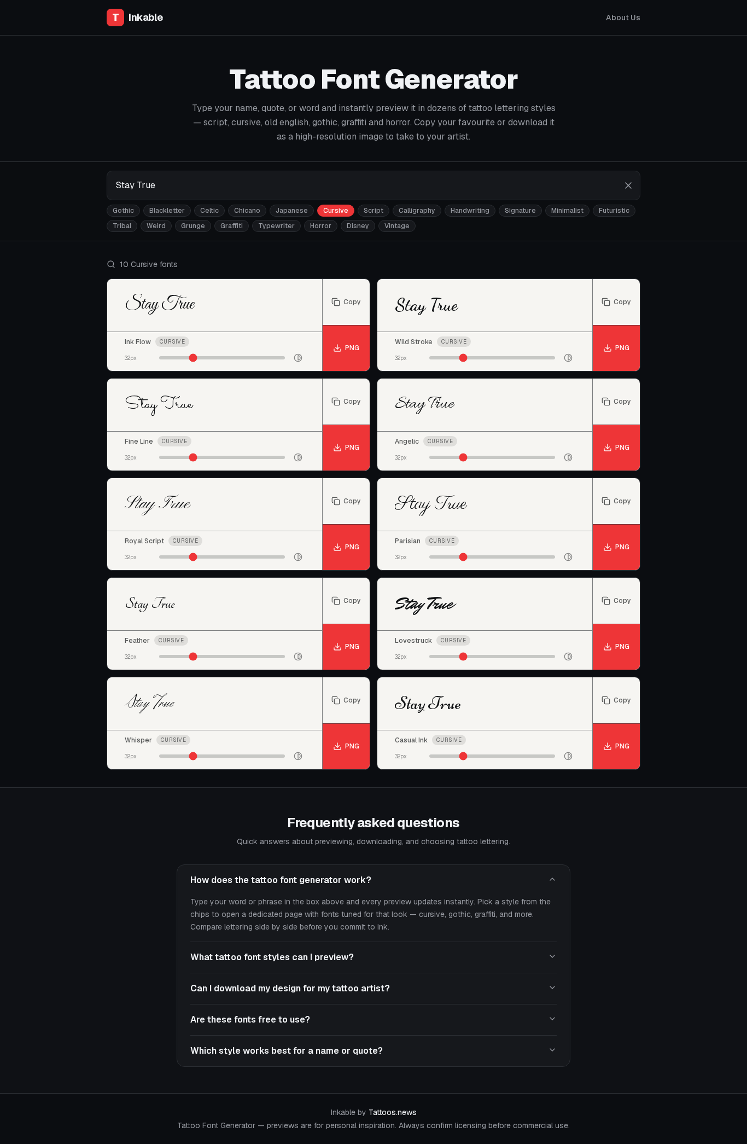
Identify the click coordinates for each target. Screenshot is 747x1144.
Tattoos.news (393, 1112)
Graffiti (231, 226)
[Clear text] (628, 185)
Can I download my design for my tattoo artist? (290, 988)
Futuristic (614, 210)
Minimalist (567, 210)
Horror (320, 226)
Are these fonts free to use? (250, 1019)
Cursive (335, 210)
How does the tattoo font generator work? (280, 880)
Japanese (292, 210)
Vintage (397, 226)
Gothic (123, 210)
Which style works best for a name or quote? (286, 1050)
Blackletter (167, 210)
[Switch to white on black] (298, 357)
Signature (520, 210)
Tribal (122, 226)
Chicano (247, 210)
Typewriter (276, 226)
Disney (358, 226)
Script (373, 210)
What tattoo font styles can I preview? (272, 957)
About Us (623, 17)
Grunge (193, 226)
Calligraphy (417, 210)
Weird (156, 226)
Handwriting (470, 210)
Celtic (209, 210)
